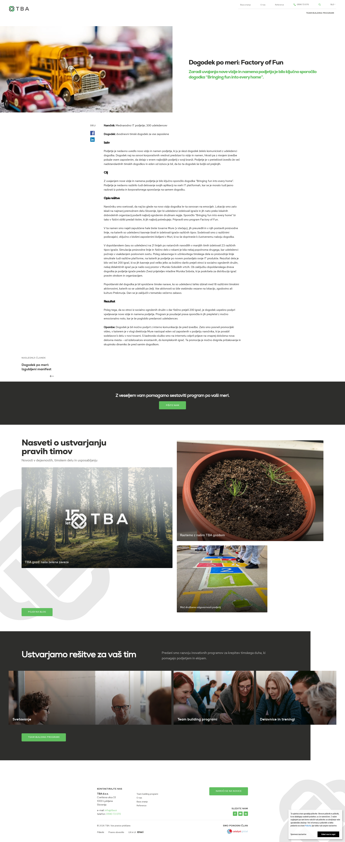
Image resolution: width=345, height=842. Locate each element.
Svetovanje (22, 719)
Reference (279, 5)
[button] (332, 4)
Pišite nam (172, 405)
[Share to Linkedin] (92, 139)
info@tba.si (111, 810)
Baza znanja (245, 5)
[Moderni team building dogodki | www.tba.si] (235, 814)
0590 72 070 (113, 813)
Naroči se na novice (229, 791)
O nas (262, 5)
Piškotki (100, 832)
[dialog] (315, 824)
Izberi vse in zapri (328, 834)
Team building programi (320, 13)
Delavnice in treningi (277, 719)
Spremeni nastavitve (298, 834)
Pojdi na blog (37, 611)
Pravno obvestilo (116, 832)
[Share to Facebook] (92, 133)
